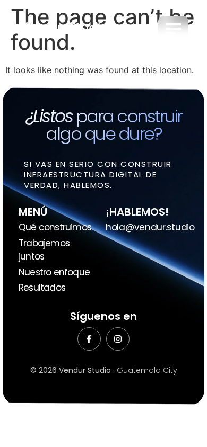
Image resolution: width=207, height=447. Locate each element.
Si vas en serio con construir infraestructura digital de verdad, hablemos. (98, 174)
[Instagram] (118, 339)
